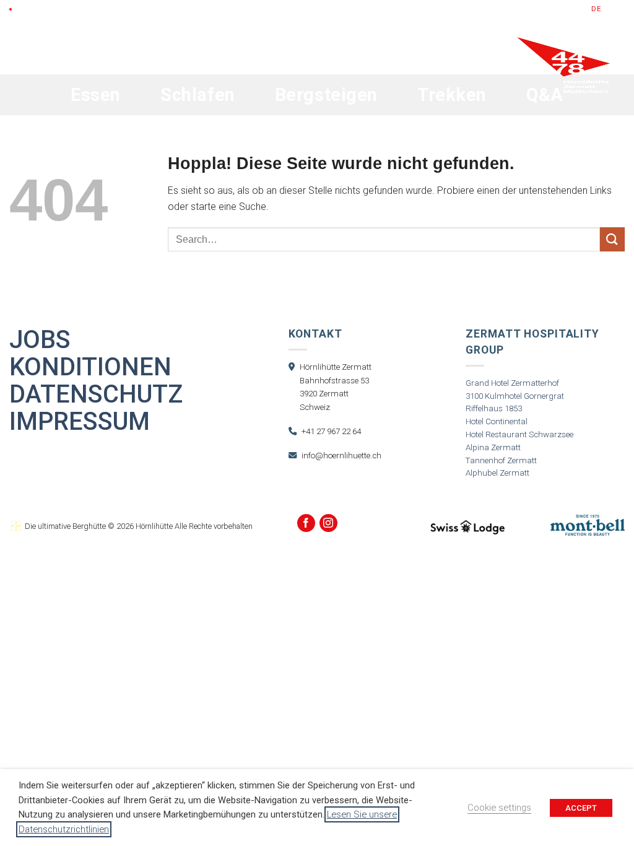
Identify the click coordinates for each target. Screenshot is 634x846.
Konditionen (90, 367)
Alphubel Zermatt (497, 473)
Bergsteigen (326, 94)
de (596, 9)
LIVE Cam (33, 9)
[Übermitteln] (612, 239)
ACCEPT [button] (581, 808)
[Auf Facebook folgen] (306, 523)
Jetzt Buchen (548, 9)
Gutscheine (481, 9)
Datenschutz (96, 394)
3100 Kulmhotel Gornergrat (515, 396)
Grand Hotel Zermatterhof (512, 383)
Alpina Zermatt (493, 447)
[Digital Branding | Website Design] (16, 526)
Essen (96, 94)
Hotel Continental (497, 421)
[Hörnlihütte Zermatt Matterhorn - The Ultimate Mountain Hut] (563, 94)
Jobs (40, 340)
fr (620, 9)
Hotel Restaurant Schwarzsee (519, 434)
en (609, 9)
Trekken (452, 94)
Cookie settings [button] (499, 807)
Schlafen (197, 94)
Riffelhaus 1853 (494, 408)
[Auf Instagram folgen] (328, 523)
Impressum (79, 421)
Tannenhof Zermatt (501, 460)
